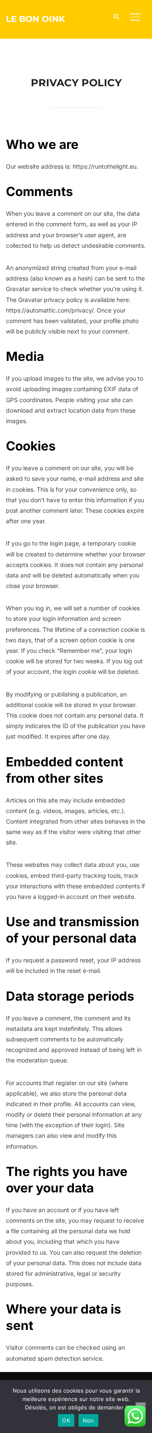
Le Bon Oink (35, 19)
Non (88, 1420)
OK (66, 1420)
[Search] (116, 16)
